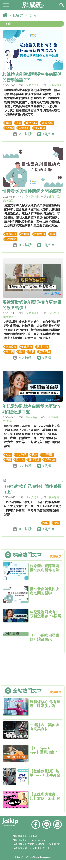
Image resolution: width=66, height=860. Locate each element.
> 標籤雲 (17, 15)
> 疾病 (31, 15)
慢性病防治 (55, 85)
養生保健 (54, 497)
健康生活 (54, 196)
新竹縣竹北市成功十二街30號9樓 (42, 844)
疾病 (8, 24)
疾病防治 (8, 200)
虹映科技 (27, 856)
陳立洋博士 (32, 85)
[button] (6, 5)
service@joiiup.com (35, 840)
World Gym (32, 417)
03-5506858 (31, 836)
